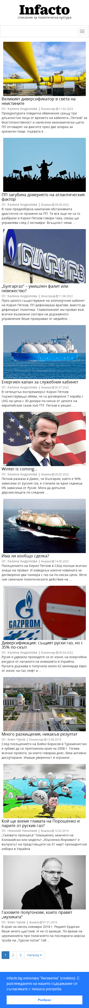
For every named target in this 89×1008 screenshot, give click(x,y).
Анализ (46, 205)
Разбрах (44, 1000)
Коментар (48, 109)
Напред (33, 955)
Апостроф (48, 296)
